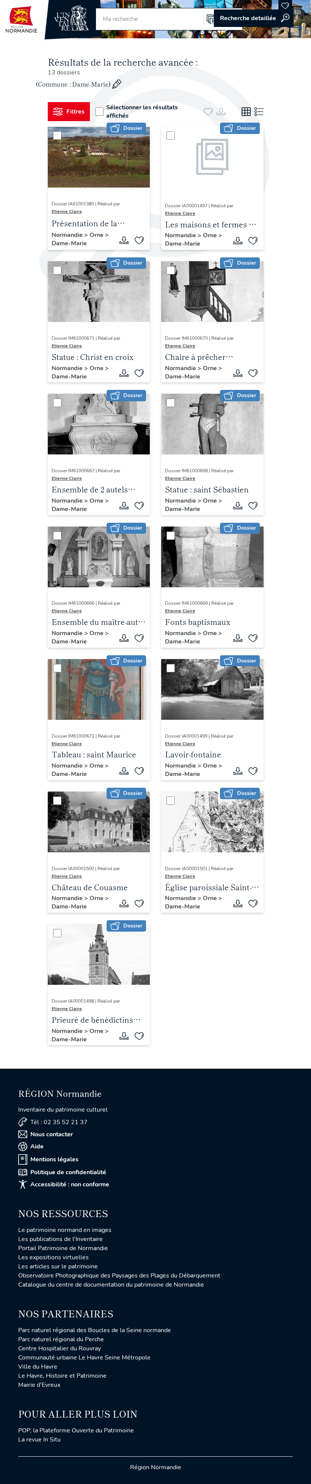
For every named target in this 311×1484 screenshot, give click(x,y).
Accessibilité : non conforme (69, 1184)
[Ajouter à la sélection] (139, 240)
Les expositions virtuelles (53, 1257)
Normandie (68, 235)
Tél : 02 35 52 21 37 (59, 1122)
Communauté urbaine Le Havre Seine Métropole (84, 1357)
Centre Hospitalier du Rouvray (59, 1348)
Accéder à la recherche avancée (254, 18)
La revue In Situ (39, 1439)
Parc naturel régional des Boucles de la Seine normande (94, 1330)
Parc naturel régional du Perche (61, 1339)
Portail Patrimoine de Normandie (63, 1248)
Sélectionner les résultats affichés (142, 111)
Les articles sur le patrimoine (58, 1266)
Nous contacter (51, 1134)
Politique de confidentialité (68, 1172)
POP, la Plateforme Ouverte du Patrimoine (76, 1430)
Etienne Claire (67, 211)
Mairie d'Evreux (39, 1385)
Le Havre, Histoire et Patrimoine (62, 1376)
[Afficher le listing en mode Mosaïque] (246, 111)
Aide (37, 1146)
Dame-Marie (69, 243)
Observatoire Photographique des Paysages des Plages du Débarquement (119, 1275)
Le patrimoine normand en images (65, 1230)
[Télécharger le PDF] (124, 240)
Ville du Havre (37, 1367)
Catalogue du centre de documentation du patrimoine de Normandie (111, 1285)
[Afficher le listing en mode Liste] (259, 111)
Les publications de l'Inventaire (60, 1239)
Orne (97, 235)
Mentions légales (54, 1159)
